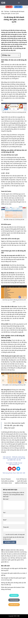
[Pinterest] (10, 469)
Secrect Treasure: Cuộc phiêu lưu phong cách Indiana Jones (7, 481)
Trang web (6, 527)
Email (5, 519)
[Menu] (19, 3)
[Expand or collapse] (19, 55)
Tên (4, 512)
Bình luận (6, 499)
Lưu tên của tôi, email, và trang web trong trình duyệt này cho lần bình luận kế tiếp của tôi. (14, 537)
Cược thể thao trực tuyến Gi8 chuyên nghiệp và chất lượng (21, 481)
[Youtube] (14, 469)
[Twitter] (18, 469)
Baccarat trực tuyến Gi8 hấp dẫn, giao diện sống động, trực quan (14, 425)
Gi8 (3, 2)
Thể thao (6, 11)
